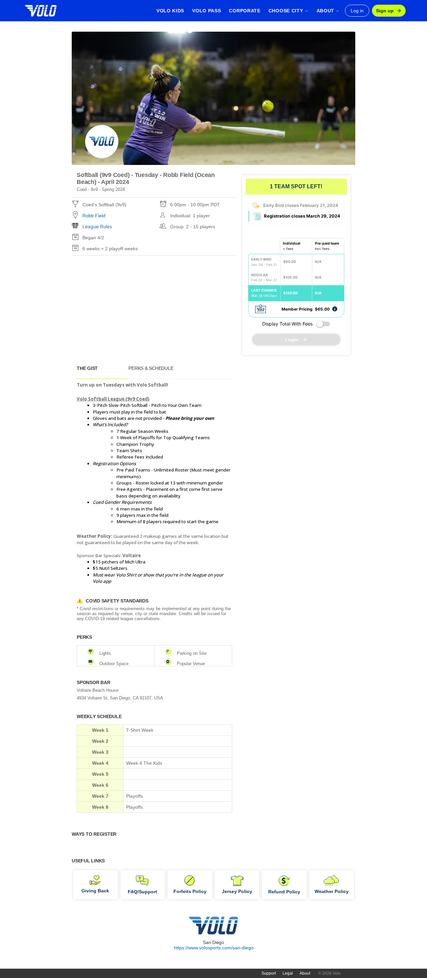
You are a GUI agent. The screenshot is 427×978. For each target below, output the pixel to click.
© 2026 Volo (329, 973)
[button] (334, 308)
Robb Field (93, 215)
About (305, 973)
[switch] (323, 324)
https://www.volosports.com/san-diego (214, 947)
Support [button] (269, 973)
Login (292, 339)
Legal (288, 973)
